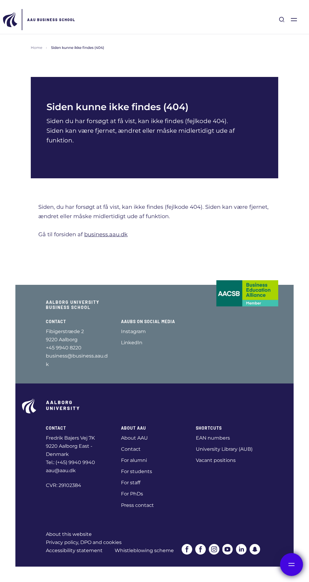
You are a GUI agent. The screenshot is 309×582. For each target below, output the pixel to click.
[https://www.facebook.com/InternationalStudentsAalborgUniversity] (200, 549)
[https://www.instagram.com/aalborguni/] (214, 549)
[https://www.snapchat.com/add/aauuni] (255, 549)
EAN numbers (213, 438)
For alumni (134, 460)
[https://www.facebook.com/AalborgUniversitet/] (187, 549)
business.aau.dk (106, 234)
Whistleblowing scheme (144, 550)
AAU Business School (51, 19)
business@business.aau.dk (77, 360)
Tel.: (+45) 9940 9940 (70, 462)
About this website (69, 534)
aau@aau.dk (61, 470)
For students (136, 471)
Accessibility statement (74, 550)
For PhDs (132, 494)
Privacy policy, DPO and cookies (84, 542)
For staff (130, 482)
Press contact (137, 505)
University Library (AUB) (224, 449)
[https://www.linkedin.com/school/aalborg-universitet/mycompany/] (241, 549)
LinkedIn (131, 342)
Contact (131, 449)
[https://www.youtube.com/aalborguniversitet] (227, 549)
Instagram (133, 331)
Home (36, 47)
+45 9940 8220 (63, 348)
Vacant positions (216, 460)
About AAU (134, 438)
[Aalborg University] (10, 19)
